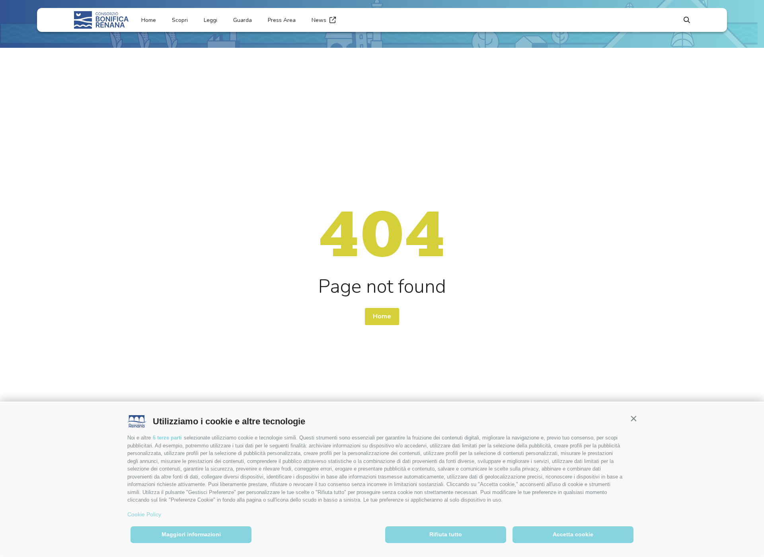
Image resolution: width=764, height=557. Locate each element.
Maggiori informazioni (191, 534)
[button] (633, 418)
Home (148, 20)
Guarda (242, 20)
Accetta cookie (573, 534)
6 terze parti (167, 438)
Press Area (282, 20)
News (319, 20)
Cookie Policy (144, 514)
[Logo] (101, 20)
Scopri (180, 20)
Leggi (210, 20)
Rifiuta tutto (445, 534)
